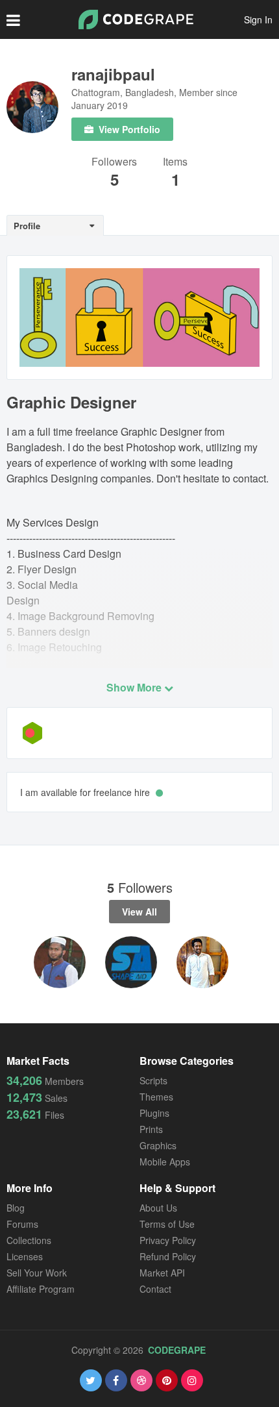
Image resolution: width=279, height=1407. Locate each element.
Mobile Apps (165, 1161)
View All (139, 911)
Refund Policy (168, 1256)
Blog (15, 1207)
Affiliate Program (40, 1288)
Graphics (158, 1145)
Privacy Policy (168, 1240)
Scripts (153, 1080)
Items (175, 162)
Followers (114, 162)
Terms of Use (167, 1223)
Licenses (24, 1256)
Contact (155, 1288)
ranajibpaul (113, 74)
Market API (162, 1272)
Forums (22, 1223)
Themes (156, 1096)
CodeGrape (177, 1349)
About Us (158, 1207)
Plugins (154, 1112)
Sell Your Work (36, 1272)
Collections (28, 1240)
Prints (151, 1129)
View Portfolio (128, 129)
